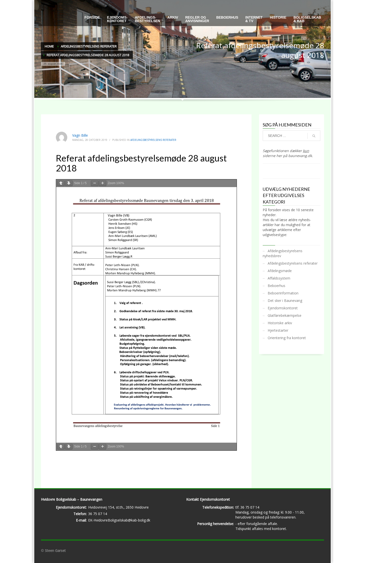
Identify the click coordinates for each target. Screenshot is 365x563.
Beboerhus (276, 285)
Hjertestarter (278, 330)
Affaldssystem (279, 278)
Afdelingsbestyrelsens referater (153, 140)
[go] (313, 136)
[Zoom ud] (94, 183)
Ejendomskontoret (283, 308)
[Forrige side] (61, 183)
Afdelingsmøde (280, 270)
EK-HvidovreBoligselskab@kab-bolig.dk (119, 520)
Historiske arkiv (280, 323)
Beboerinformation (283, 293)
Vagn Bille (80, 135)
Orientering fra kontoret (287, 337)
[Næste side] (69, 183)
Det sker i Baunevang (285, 300)
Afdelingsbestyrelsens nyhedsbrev (282, 253)
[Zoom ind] (102, 183)
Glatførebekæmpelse (284, 315)
